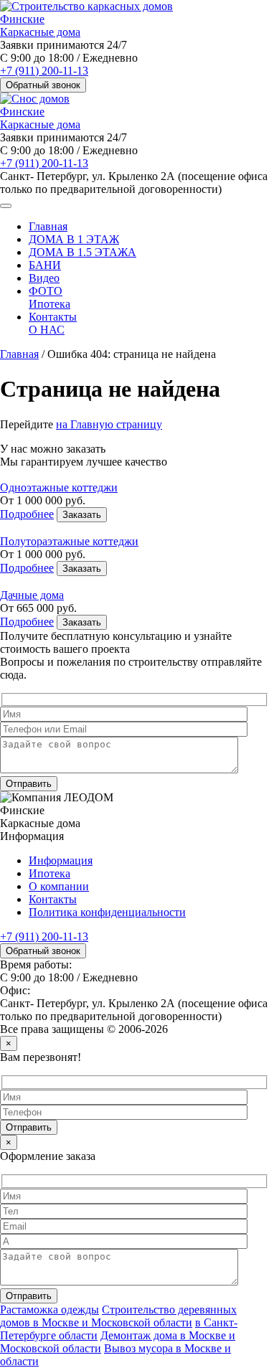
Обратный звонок (43, 85)
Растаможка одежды (49, 1309)
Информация (61, 860)
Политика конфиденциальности (107, 912)
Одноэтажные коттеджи (59, 487)
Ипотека (49, 304)
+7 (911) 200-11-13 (44, 71)
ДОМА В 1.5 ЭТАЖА (82, 252)
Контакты (53, 317)
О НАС (47, 330)
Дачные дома (32, 595)
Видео (44, 278)
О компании (59, 886)
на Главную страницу (109, 424)
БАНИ (45, 265)
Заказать (81, 514)
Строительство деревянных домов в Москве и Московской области (118, 1316)
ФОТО (45, 291)
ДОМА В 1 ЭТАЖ (74, 239)
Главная (48, 226)
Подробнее (27, 514)
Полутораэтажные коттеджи (69, 541)
